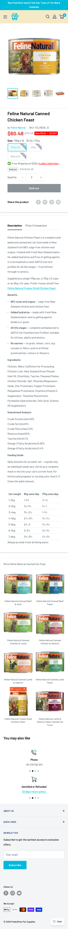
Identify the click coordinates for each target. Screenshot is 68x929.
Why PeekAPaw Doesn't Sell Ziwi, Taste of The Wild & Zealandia (34, 4)
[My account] (54, 17)
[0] (61, 17)
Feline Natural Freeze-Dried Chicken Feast (31, 288)
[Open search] (48, 17)
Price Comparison (36, 225)
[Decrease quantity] (22, 177)
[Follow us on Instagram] (12, 893)
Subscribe (15, 865)
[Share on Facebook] (38, 202)
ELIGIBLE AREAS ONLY (49, 163)
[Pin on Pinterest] (45, 202)
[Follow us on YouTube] (19, 893)
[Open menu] (5, 17)
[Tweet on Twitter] (51, 202)
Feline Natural (18, 127)
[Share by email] (58, 202)
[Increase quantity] (41, 177)
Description (14, 225)
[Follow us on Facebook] (5, 893)
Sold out (34, 188)
